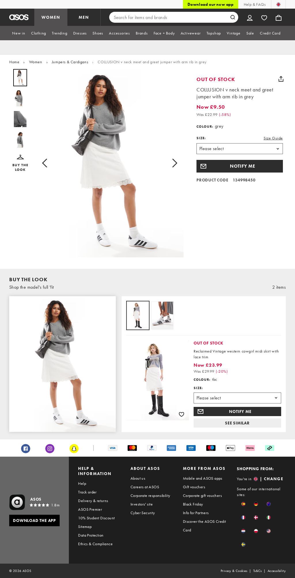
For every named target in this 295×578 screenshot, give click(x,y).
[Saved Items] (264, 17)
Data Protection (90, 535)
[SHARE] (280, 78)
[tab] (18, 33)
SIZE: (201, 138)
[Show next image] (172, 163)
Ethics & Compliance (95, 543)
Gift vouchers (194, 486)
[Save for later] (181, 414)
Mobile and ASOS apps (202, 478)
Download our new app (211, 4)
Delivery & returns (93, 500)
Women (35, 61)
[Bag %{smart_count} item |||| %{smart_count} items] (278, 17)
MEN (84, 17)
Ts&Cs (257, 571)
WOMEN (50, 17)
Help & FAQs (255, 4)
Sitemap (85, 526)
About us (138, 478)
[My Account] (250, 17)
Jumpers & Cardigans (70, 61)
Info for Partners (196, 512)
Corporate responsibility (150, 495)
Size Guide (273, 138)
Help (82, 483)
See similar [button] (237, 423)
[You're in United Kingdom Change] (278, 4)
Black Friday (193, 504)
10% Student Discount (96, 517)
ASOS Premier (90, 509)
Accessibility (277, 571)
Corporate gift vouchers (202, 495)
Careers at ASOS (145, 486)
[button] (20, 163)
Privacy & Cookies (234, 571)
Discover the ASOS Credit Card (204, 526)
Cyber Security (143, 512)
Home (14, 61)
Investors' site (142, 504)
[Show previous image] (46, 163)
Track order (87, 492)
